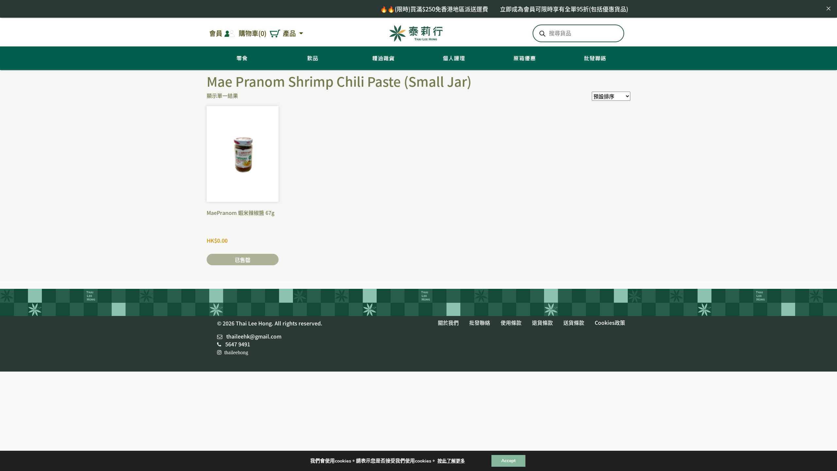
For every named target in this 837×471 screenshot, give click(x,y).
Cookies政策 (610, 322)
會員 (215, 33)
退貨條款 (542, 322)
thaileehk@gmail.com (254, 336)
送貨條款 (573, 322)
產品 (290, 33)
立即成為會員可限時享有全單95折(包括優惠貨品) (541, 9)
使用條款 (511, 322)
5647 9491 (237, 344)
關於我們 (448, 322)
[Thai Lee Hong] (416, 32)
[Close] (828, 8)
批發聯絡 (479, 322)
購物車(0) (252, 33)
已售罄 (242, 260)
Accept (508, 461)
